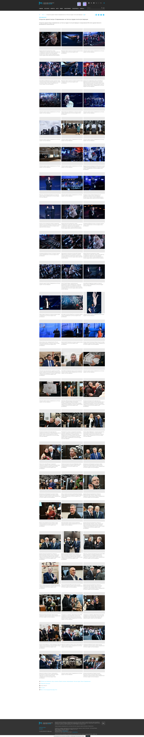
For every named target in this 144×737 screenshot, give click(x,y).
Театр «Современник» (86, 681)
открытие (56, 681)
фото (57, 8)
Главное (41, 8)
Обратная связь (42, 727)
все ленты (46, 8)
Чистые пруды (77, 681)
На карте (43, 687)
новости (53, 8)
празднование (70, 681)
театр (52, 681)
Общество (43, 683)
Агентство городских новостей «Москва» (48, 3)
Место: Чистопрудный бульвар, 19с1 (49, 689)
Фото (43, 14)
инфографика (67, 8)
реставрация (48, 681)
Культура (48, 683)
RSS (96, 3)
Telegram (94, 3)
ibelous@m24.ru (75, 732)
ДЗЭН (89, 3)
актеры (64, 681)
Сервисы (82, 8)
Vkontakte (91, 3)
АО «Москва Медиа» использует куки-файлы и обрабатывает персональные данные (69, 736)
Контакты (41, 728)
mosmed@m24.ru (65, 731)
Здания (60, 681)
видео (61, 8)
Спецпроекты (75, 8)
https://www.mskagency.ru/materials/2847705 (103, 15)
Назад (40, 14)
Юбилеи (43, 681)
